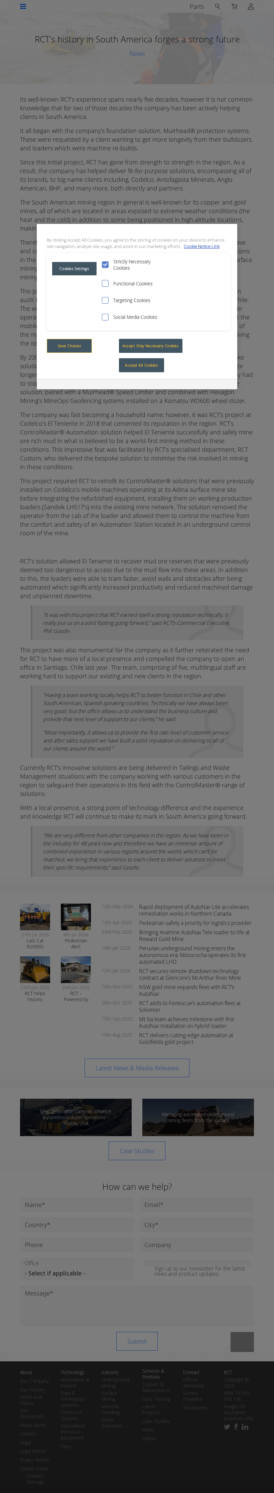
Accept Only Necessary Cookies (151, 345)
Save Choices (69, 345)
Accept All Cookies (141, 365)
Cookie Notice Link (202, 246)
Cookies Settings (74, 268)
